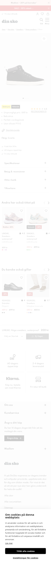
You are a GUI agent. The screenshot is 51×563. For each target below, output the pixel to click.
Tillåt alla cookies (26, 551)
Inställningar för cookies (25, 557)
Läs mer (9, 543)
